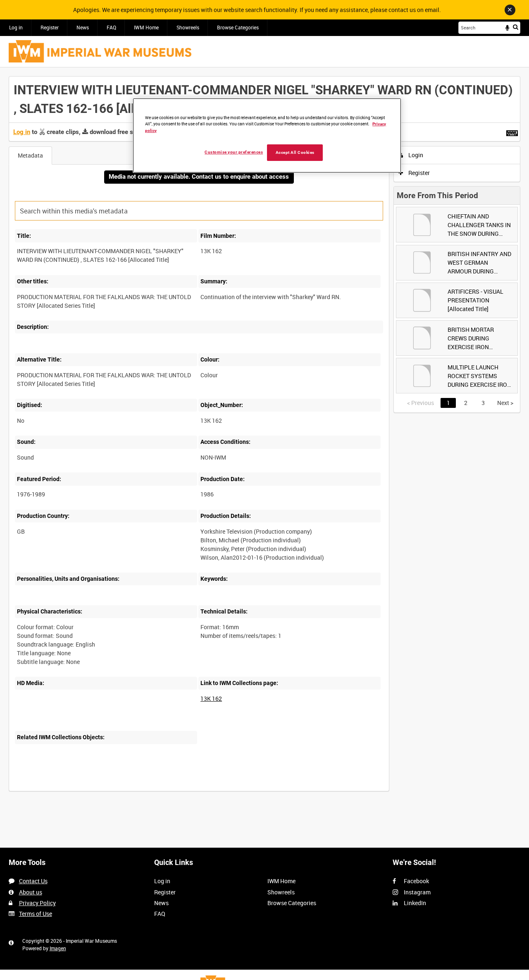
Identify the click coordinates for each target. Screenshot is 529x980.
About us (30, 892)
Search (515, 27)
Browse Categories (238, 27)
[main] (264, 438)
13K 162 (211, 698)
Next (505, 403)
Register (50, 27)
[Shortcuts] (512, 131)
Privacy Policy (37, 903)
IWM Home (146, 27)
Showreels (187, 27)
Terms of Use (35, 914)
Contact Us (33, 881)
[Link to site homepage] (100, 51)
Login (415, 155)
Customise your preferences (234, 152)
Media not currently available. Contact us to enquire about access (199, 176)
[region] (267, 135)
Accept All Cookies (295, 152)
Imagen (58, 948)
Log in (16, 27)
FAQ (111, 27)
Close (510, 10)
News (82, 27)
